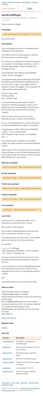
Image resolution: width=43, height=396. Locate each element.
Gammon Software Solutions (11, 2)
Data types (24, 383)
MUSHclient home (7, 385)
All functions (6, 383)
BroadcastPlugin (8, 341)
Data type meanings (8, 39)
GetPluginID (7, 347)
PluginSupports (8, 371)
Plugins (4, 328)
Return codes (15, 383)
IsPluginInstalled (8, 362)
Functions (34, 2)
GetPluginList (7, 359)
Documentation (34, 383)
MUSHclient (26, 2)
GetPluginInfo (7, 353)
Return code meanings (9, 318)
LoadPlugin (6, 368)
